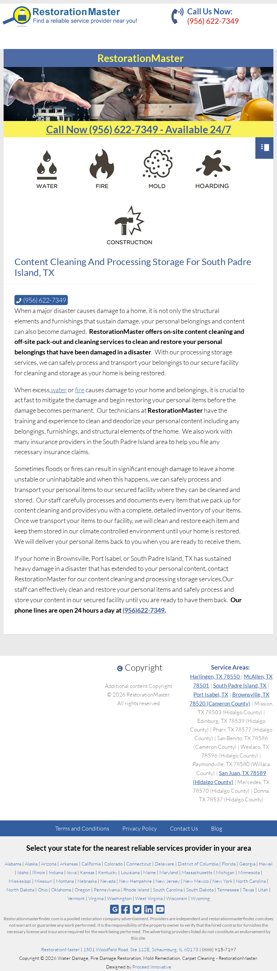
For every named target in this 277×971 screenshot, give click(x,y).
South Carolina (168, 889)
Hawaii (266, 864)
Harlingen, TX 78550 (215, 676)
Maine (149, 872)
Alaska (31, 864)
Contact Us (184, 828)
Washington (119, 898)
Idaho (22, 872)
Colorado (113, 864)
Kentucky (107, 872)
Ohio (43, 889)
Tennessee (228, 889)
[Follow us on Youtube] (160, 909)
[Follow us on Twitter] (137, 909)
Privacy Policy (139, 828)
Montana (65, 881)
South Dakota (200, 889)
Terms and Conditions (82, 828)
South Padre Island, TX (240, 685)
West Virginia (149, 898)
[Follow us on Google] (114, 909)
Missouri (43, 881)
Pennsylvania (107, 889)
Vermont (76, 898)
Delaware (164, 864)
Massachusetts (197, 872)
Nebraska (87, 881)
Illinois (38, 872)
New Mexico (196, 881)
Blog (216, 828)
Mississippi (20, 881)
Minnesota (249, 872)
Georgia (247, 864)
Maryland (168, 872)
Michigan (225, 872)
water (58, 390)
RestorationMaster (60, 949)
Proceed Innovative (151, 967)
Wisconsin (176, 898)
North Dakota (20, 889)
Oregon (82, 889)
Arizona (48, 864)
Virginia (96, 898)
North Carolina (251, 881)
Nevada (107, 881)
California (91, 864)
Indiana (56, 872)
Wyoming (200, 898)
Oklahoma (61, 889)
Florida (229, 864)
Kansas (87, 872)
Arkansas (69, 864)
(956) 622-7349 (213, 20)
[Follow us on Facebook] (125, 909)
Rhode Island (136, 889)
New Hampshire (135, 881)
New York (222, 881)
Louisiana (130, 872)
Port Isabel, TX (210, 694)
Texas (248, 889)
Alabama (13, 864)
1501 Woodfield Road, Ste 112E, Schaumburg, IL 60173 (140, 949)
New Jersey (167, 881)
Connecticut (138, 864)
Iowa (71, 872)
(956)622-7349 (143, 610)
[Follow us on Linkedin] (149, 909)
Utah (263, 889)
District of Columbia (198, 864)
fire (79, 390)
